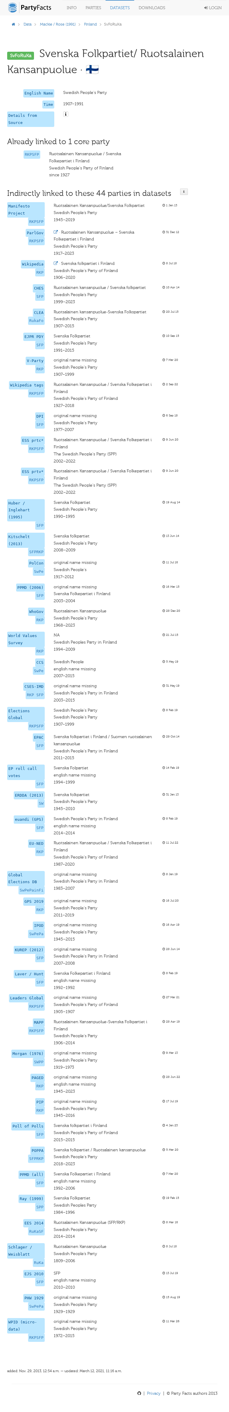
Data (28, 24)
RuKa (39, 1262)
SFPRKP (36, 552)
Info (72, 7)
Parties (93, 7)
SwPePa (36, 934)
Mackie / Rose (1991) (58, 24)
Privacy (154, 1393)
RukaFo (36, 320)
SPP (40, 1207)
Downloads (152, 7)
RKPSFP (32, 154)
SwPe (39, 571)
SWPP (39, 1062)
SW (41, 803)
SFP (40, 296)
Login (215, 7)
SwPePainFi (32, 890)
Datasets (120, 7)
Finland (90, 24)
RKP (40, 272)
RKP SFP (35, 695)
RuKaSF (36, 1231)
